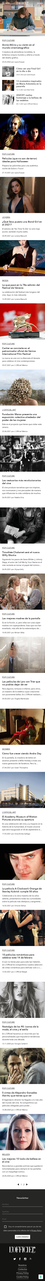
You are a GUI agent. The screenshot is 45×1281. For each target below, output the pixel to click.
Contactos (22, 1269)
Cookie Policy (22, 1277)
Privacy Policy (36, 1231)
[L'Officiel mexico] (22, 3)
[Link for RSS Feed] (30, 1259)
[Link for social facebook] (20, 1259)
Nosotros (22, 1265)
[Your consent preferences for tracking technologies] (41, 1276)
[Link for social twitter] (14, 1259)
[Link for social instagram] (25, 1259)
